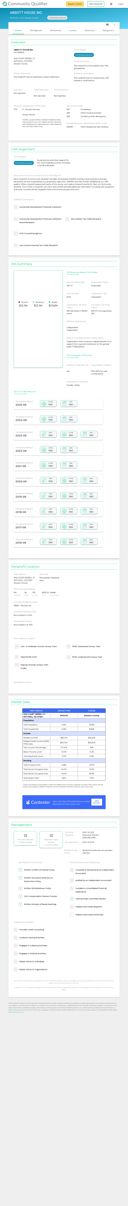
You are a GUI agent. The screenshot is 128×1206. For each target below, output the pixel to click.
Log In (121, 4)
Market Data (90, 31)
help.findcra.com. (18, 1012)
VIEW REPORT (96, 802)
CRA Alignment (36, 31)
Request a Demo (75, 4)
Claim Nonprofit (95, 4)
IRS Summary (55, 31)
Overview (18, 31)
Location (72, 31)
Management (108, 31)
